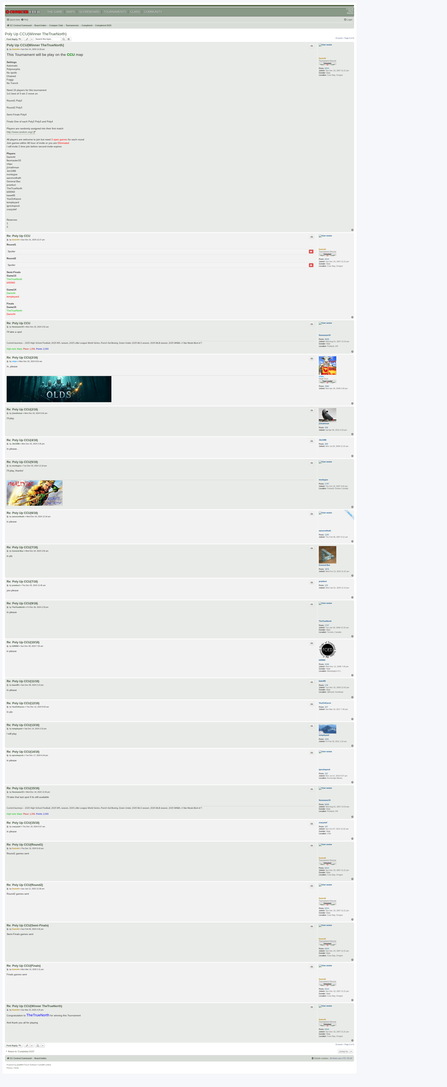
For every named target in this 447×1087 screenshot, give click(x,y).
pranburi (323, 581)
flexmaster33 (325, 335)
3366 (327, 386)
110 (326, 773)
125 (326, 585)
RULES (350, 13)
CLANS (135, 11)
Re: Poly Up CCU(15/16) (23, 788)
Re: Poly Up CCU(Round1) (25, 844)
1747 (327, 484)
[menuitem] (24, 19)
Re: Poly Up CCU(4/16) (22, 440)
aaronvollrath (325, 531)
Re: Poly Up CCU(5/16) (22, 461)
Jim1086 (322, 440)
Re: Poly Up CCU (18, 235)
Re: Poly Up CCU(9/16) (22, 603)
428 (326, 427)
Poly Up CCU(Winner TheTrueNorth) (36, 34)
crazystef (323, 822)
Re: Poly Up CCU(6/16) (22, 512)
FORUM (349, 9)
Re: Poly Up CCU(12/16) (23, 703)
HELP (350, 11)
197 (326, 827)
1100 (327, 535)
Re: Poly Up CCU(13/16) (23, 725)
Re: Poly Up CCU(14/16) (23, 751)
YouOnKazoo (325, 703)
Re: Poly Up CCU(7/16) (22, 547)
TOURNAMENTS (115, 11)
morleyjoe (323, 480)
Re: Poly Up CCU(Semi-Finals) (28, 925)
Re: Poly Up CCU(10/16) (23, 642)
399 (326, 444)
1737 (327, 625)
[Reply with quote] (311, 46)
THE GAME (54, 11)
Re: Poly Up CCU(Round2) (25, 884)
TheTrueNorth (325, 621)
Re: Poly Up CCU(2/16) (22, 357)
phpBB (19, 1065)
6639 (327, 339)
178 (326, 685)
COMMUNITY (153, 11)
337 (326, 707)
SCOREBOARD (89, 11)
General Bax (324, 565)
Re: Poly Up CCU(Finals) (24, 965)
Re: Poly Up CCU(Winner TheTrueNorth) (34, 1006)
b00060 (322, 660)
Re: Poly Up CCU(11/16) (23, 681)
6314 (327, 68)
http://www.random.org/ (19, 132)
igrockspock (324, 769)
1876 (327, 569)
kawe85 (322, 681)
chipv (321, 376)
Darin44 (322, 58)
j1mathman (324, 423)
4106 (327, 664)
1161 (327, 739)
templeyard (324, 735)
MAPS (71, 11)
